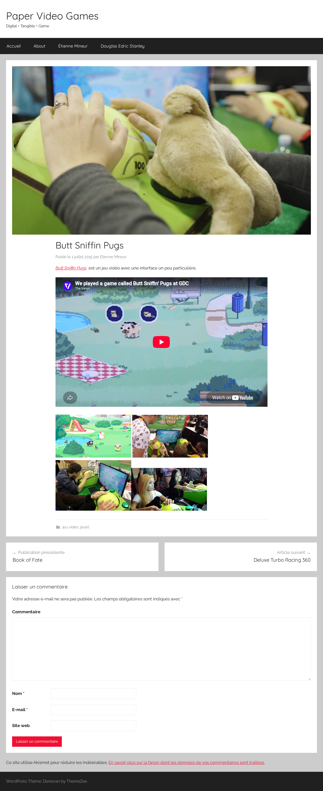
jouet (84, 527)
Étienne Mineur (73, 46)
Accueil (14, 46)
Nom (18, 693)
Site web (21, 725)
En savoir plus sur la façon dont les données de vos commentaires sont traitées (186, 762)
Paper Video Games (52, 15)
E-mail (20, 709)
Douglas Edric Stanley (123, 46)
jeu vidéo (70, 527)
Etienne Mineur (113, 257)
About (39, 46)
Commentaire (26, 611)
